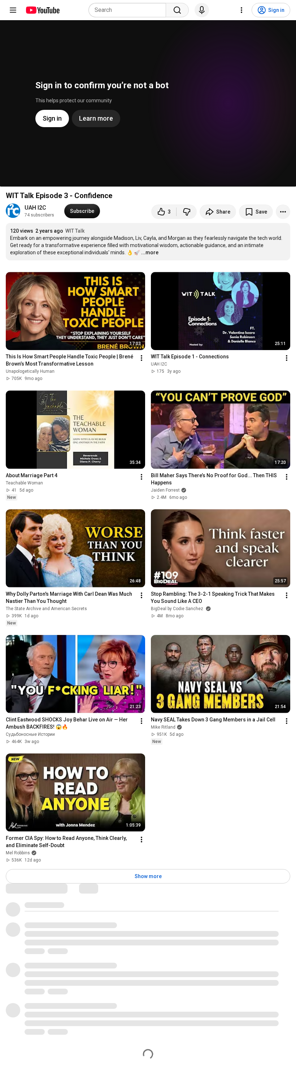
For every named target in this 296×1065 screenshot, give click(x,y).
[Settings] (241, 10)
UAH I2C (35, 207)
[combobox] (129, 10)
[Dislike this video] (187, 212)
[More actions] (283, 212)
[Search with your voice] (202, 10)
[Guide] (13, 10)
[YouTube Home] (42, 10)
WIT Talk (74, 231)
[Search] (177, 10)
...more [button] (149, 252)
